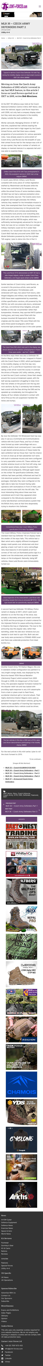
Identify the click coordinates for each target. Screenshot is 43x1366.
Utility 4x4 (5, 32)
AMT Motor (7, 793)
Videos (4, 1321)
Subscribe (5, 1301)
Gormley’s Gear (7, 1245)
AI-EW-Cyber (6, 1220)
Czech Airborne (24, 793)
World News (6, 1234)
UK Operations (7, 1280)
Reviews (4, 1254)
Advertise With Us (8, 1293)
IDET (5, 797)
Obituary (4, 1316)
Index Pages (6, 1313)
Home (3, 38)
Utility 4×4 (5, 1268)
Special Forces (7, 1266)
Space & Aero (6, 1231)
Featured (34, 795)
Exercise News (7, 1228)
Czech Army (8, 795)
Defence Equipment (9, 1222)
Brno (15, 793)
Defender (26, 795)
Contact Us (5, 1295)
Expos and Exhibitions (10, 1310)
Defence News (7, 1225)
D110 (16, 795)
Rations (4, 1251)
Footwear (5, 1243)
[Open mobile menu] (40, 6)
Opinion (4, 1318)
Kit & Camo (5, 1248)
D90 (20, 795)
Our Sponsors (6, 1298)
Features (4, 1263)
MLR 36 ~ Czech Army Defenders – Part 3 (22, 776)
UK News (4, 1277)
